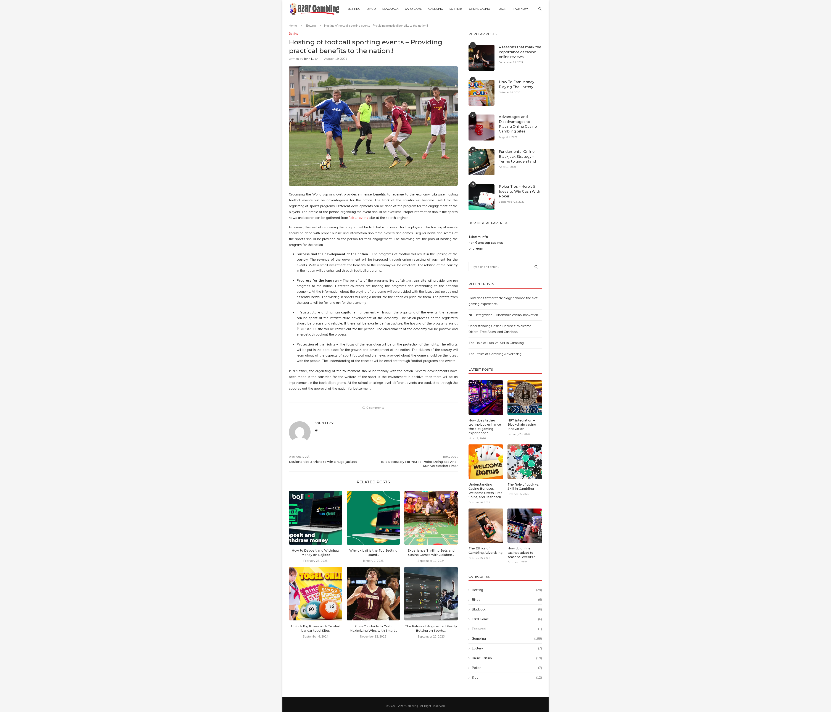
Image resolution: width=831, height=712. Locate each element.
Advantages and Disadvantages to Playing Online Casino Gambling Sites (518, 124)
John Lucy (310, 59)
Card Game (413, 8)
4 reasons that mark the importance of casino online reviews (520, 52)
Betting (354, 8)
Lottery (455, 8)
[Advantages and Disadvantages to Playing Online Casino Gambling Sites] (481, 127)
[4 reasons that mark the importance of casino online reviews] (481, 58)
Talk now (520, 8)
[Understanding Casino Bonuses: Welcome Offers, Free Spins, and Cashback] (486, 461)
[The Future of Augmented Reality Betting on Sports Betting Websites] (431, 593)
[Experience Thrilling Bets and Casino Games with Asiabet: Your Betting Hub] (431, 518)
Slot (507, 677)
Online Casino (479, 8)
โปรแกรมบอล (359, 218)
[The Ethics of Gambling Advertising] (486, 526)
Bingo (371, 8)
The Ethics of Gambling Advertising (495, 354)
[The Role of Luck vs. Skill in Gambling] (524, 461)
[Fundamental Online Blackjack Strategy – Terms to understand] (481, 162)
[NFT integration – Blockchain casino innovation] (524, 397)
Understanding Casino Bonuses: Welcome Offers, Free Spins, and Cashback (485, 491)
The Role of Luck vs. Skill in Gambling (496, 343)
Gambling (435, 8)
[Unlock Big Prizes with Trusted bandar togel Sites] (315, 593)
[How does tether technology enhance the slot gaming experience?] (486, 397)
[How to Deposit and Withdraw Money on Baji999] (315, 518)
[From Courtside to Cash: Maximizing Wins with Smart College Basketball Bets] (373, 593)
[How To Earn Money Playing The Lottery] (481, 93)
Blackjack (390, 8)
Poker (501, 8)
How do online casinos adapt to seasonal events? (521, 552)
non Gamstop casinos (486, 243)
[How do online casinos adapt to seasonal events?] (524, 526)
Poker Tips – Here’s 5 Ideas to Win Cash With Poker (519, 191)
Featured (507, 629)
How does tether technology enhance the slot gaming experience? (485, 426)
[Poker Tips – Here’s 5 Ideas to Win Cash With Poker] (481, 197)
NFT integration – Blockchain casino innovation (503, 315)
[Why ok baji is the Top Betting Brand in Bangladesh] (373, 518)
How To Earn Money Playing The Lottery (516, 84)
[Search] (540, 9)
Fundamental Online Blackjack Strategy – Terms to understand (517, 156)
